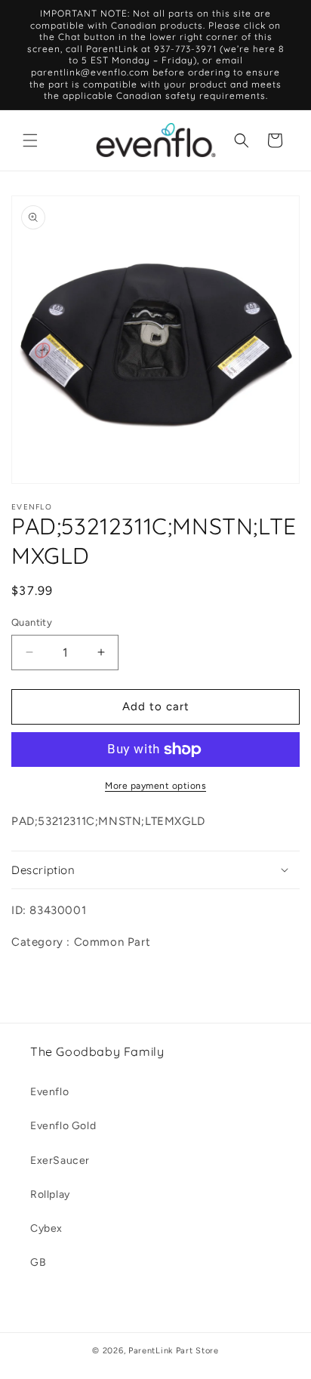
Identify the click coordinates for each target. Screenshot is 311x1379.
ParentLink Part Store (173, 1351)
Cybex (46, 1228)
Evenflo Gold (63, 1125)
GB (38, 1262)
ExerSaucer (60, 1160)
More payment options (155, 785)
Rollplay (50, 1194)
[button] (30, 140)
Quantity (31, 622)
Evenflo (49, 1091)
